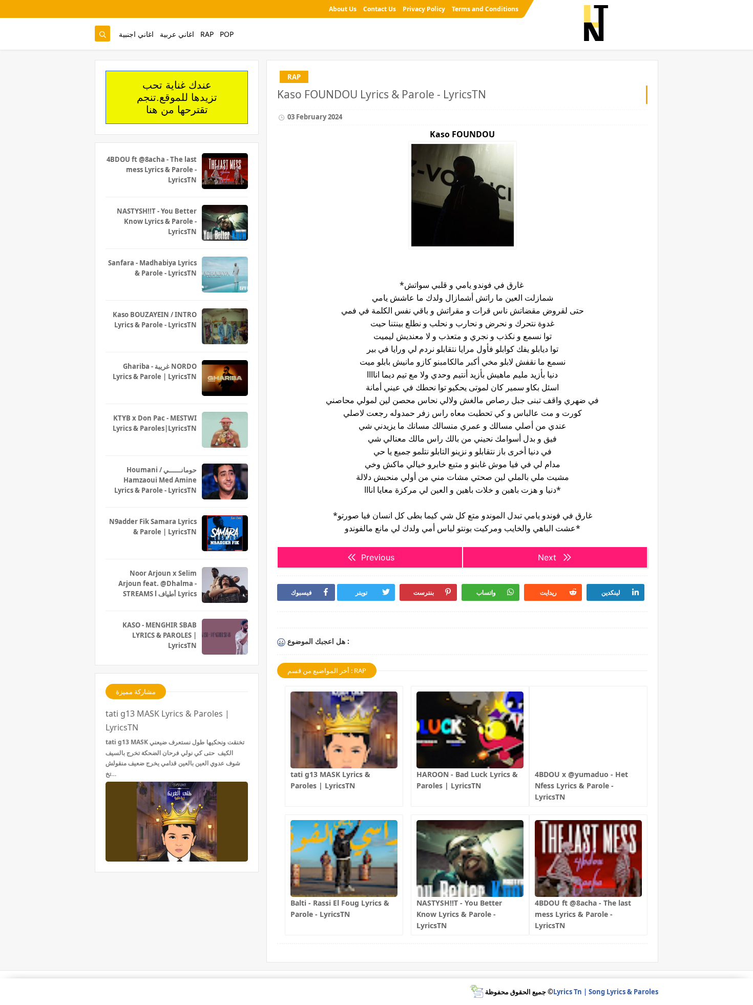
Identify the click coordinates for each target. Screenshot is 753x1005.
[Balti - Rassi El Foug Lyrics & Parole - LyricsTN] (344, 858)
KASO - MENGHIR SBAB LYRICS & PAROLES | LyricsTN (159, 635)
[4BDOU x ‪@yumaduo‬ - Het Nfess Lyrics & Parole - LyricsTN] (588, 730)
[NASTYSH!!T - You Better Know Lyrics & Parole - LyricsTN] (470, 858)
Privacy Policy (424, 9)
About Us (343, 9)
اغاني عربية (177, 34)
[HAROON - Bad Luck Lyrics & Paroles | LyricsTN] (470, 730)
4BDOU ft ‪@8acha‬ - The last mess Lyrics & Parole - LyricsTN (583, 914)
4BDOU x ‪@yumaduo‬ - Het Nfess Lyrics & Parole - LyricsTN (581, 785)
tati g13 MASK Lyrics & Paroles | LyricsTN (167, 720)
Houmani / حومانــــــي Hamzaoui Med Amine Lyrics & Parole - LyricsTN (155, 480)
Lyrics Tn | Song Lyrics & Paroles (605, 991)
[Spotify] (102, 9)
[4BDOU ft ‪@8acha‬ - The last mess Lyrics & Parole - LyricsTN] (588, 858)
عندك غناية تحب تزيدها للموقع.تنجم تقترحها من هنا (177, 97)
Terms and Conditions (485, 9)
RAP (207, 34)
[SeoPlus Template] (477, 991)
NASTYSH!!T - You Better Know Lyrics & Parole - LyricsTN (459, 914)
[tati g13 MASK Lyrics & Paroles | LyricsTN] (344, 730)
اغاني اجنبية (136, 34)
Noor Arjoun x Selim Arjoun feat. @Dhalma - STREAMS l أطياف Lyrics (157, 583)
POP (227, 34)
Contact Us (379, 9)
